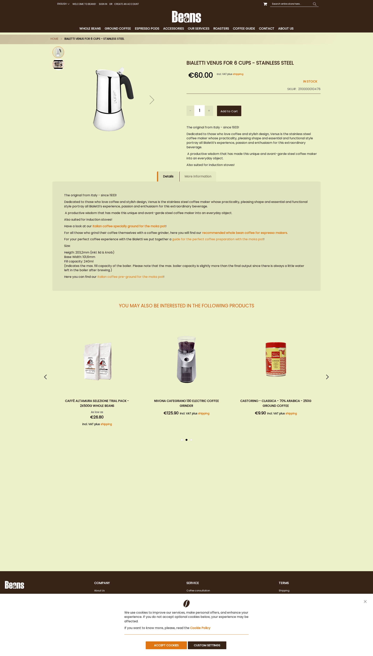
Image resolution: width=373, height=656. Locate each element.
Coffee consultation (198, 590)
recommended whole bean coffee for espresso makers (244, 233)
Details (168, 176)
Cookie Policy (200, 628)
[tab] (186, 28)
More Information (198, 176)
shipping (238, 74)
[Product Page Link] (97, 360)
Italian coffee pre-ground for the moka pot (130, 277)
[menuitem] (90, 28)
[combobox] (294, 4)
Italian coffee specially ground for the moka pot (129, 226)
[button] (63, 4)
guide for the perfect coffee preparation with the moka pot (217, 239)
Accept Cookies (166, 645)
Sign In (103, 4)
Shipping (284, 590)
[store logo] (186, 17)
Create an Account (126, 4)
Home (54, 38)
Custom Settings (207, 645)
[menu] (186, 28)
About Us (99, 590)
